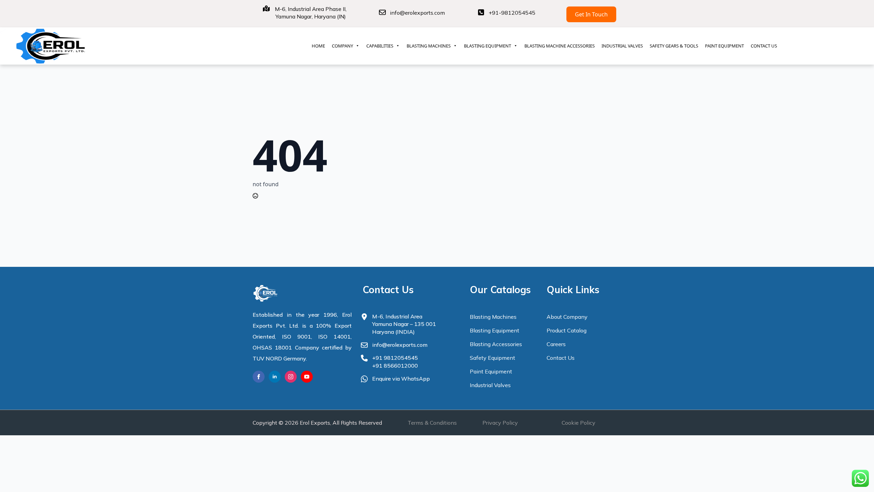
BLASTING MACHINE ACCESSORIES (559, 46)
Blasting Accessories (496, 344)
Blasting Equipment (494, 330)
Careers (556, 344)
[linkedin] (275, 377)
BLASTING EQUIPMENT (487, 46)
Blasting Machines (493, 316)
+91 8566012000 (395, 365)
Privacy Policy (500, 422)
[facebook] (259, 377)
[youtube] (307, 377)
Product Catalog (567, 330)
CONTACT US (764, 46)
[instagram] (291, 377)
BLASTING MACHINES (429, 46)
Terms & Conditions (432, 422)
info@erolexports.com (417, 12)
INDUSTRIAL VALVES (622, 46)
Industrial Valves (490, 385)
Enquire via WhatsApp (401, 378)
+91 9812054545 (395, 357)
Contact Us (561, 357)
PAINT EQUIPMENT (724, 46)
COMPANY (342, 46)
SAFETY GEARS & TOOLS (674, 46)
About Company (567, 316)
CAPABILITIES (379, 46)
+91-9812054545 (512, 12)
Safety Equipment (492, 357)
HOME (318, 46)
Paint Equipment (491, 371)
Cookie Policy (578, 422)
